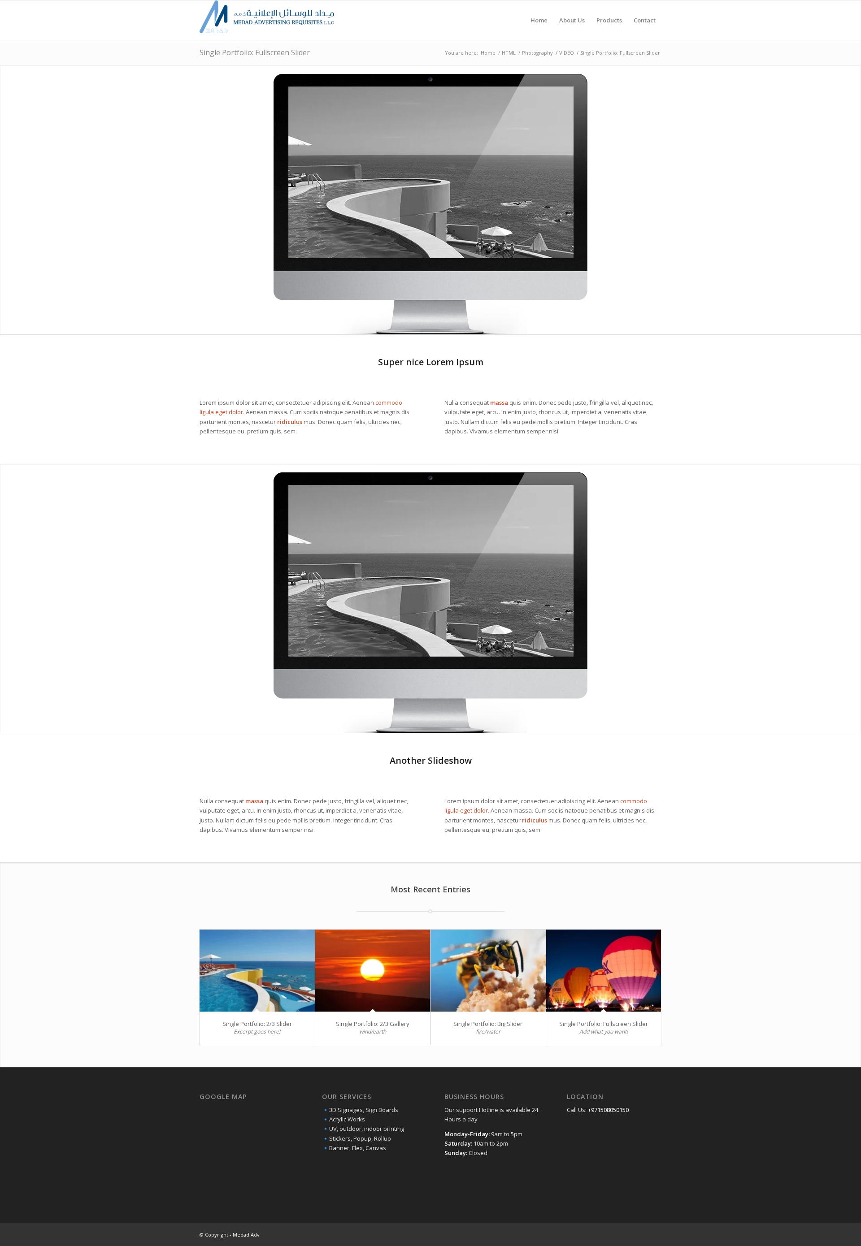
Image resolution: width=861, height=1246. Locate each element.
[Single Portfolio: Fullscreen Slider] (603, 971)
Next (853, 199)
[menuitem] (539, 20)
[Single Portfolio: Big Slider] (488, 971)
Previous (8, 199)
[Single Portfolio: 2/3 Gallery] (372, 971)
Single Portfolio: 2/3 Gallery (372, 1024)
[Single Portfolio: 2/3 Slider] (257, 971)
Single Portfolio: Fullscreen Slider (255, 52)
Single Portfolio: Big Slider (487, 1024)
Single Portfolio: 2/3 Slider (257, 1024)
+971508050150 (608, 1110)
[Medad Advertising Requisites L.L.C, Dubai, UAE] (267, 20)
